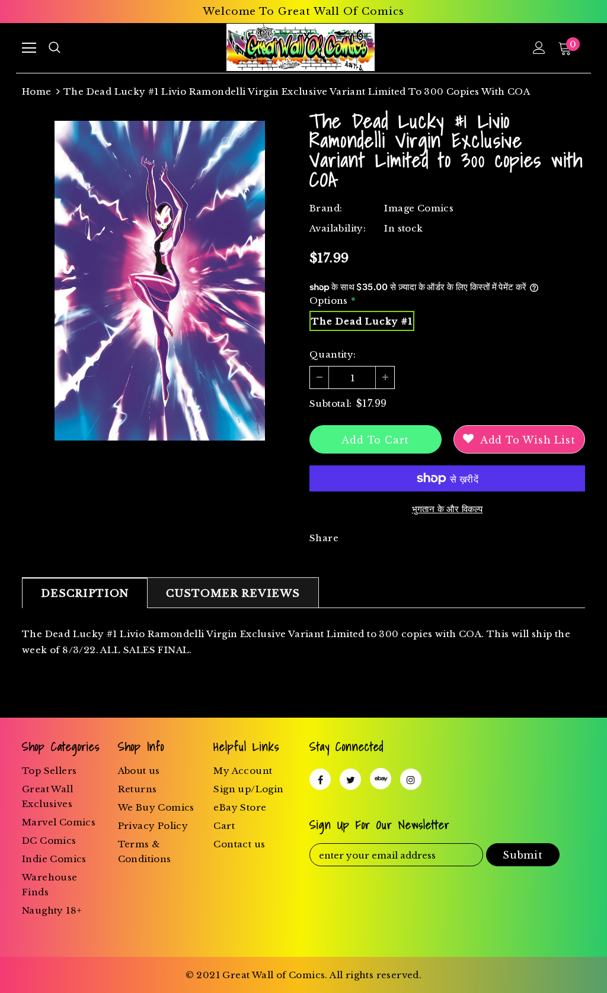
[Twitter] (350, 779)
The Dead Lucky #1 (362, 321)
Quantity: (332, 354)
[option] (160, 281)
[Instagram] (410, 779)
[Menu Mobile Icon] (29, 48)
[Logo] (300, 47)
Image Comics (418, 208)
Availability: (337, 228)
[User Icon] (539, 47)
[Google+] (380, 778)
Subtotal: (330, 403)
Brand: (325, 208)
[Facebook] (320, 779)
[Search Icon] (54, 48)
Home (37, 91)
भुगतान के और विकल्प (447, 509)
